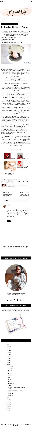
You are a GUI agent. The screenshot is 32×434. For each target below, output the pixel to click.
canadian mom (9, 181)
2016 (8, 358)
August (9, 381)
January (9, 366)
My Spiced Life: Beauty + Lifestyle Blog (14, 424)
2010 (8, 346)
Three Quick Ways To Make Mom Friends (10, 159)
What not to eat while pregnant (9, 174)
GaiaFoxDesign (16, 425)
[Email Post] (26, 179)
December (10, 395)
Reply (9, 220)
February (9, 368)
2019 (8, 365)
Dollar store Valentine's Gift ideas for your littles (22, 168)
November (10, 393)
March (9, 371)
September (10, 383)
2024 (8, 406)
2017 (8, 360)
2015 (8, 356)
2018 (8, 362)
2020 (8, 398)
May (9, 375)
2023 (8, 404)
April (9, 373)
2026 (8, 410)
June (9, 377)
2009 (8, 344)
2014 (8, 354)
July (9, 379)
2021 (8, 400)
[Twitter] (7, 300)
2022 (8, 402)
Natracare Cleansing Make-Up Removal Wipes (16, 309)
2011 (8, 348)
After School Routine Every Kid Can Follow (22, 159)
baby (6, 180)
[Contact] (24, 300)
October (9, 385)
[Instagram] (11, 300)
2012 (8, 350)
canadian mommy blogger (7, 182)
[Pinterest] (14, 300)
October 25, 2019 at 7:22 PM (19, 205)
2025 (8, 408)
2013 (8, 352)
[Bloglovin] (21, 300)
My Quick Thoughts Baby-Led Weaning (15, 390)
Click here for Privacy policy (16, 261)
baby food (10, 180)
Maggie (9, 205)
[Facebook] (17, 300)
